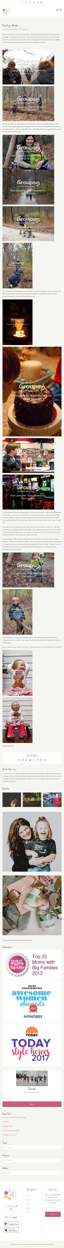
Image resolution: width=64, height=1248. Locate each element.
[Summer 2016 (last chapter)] (52, 800)
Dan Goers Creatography (37, 1244)
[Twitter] (14, 1206)
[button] (3, 799)
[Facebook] (5, 1206)
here (7, 542)
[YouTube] (11, 1209)
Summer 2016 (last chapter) (52, 796)
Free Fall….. (11, 797)
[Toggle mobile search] (57, 10)
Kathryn (6, 29)
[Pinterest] (11, 1206)
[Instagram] (8, 1206)
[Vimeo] (17, 1206)
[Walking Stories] (32, 800)
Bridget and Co (20, 647)
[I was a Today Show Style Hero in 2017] (32, 1025)
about (52, 527)
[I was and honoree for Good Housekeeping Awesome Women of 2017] (32, 981)
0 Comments (25, 29)
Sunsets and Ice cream (10, 1135)
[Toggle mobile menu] (61, 10)
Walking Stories (32, 797)
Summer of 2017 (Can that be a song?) (15, 1117)
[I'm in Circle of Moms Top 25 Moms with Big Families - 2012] (32, 951)
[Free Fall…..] (11, 800)
